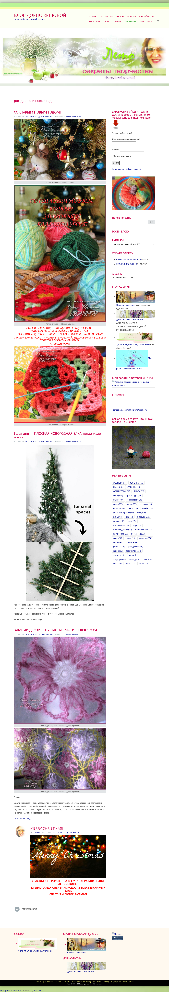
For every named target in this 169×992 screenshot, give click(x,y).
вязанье (119, 508)
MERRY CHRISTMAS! (46, 828)
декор (133, 508)
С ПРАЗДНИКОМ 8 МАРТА (128, 259)
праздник (145, 538)
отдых (130, 538)
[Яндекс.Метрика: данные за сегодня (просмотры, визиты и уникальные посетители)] (117, 934)
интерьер (143, 516)
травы (133, 555)
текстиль (119, 555)
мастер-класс (121, 525)
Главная (92, 16)
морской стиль (143, 529)
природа (119, 542)
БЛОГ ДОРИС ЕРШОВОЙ (40, 15)
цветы (130, 563)
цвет (117, 563)
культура (119, 521)
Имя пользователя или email (126, 139)
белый (118, 499)
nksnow (37, 990)
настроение (120, 533)
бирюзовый (134, 499)
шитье (143, 563)
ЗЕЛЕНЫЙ (137, 482)
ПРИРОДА (117, 21)
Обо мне (109, 16)
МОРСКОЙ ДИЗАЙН (146, 16)
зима (117, 516)
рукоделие (135, 546)
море (137, 525)
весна (118, 504)
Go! (151, 222)
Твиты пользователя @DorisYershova (129, 409)
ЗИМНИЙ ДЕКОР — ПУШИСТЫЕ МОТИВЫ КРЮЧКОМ (55, 630)
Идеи (118, 487)
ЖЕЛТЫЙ (119, 482)
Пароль (116, 149)
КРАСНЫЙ (133, 487)
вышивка (146, 504)
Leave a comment (74, 116)
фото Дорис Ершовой (141, 559)
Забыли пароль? (133, 169)
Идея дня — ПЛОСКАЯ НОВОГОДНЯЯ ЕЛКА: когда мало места (57, 435)
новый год (138, 533)
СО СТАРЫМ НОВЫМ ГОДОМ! (37, 112)
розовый (119, 546)
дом (141, 512)
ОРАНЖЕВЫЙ (122, 491)
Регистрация (118, 169)
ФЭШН (107, 21)
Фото (118, 495)
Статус (37, 832)
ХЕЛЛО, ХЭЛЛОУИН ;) (126, 264)
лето (132, 521)
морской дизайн (122, 529)
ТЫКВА (139, 491)
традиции (119, 559)
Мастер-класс (95, 21)
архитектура (133, 495)
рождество (135, 542)
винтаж (131, 504)
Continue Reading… (23, 818)
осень (117, 538)
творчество (133, 550)
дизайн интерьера (123, 512)
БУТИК (141, 21)
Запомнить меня (122, 156)
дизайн (147, 508)
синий (118, 550)
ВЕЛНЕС (150, 21)
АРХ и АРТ (120, 16)
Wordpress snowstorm (11, 990)
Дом (101, 16)
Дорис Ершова (45, 116)
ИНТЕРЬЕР (131, 16)
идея (129, 516)
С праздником (130, 21)
